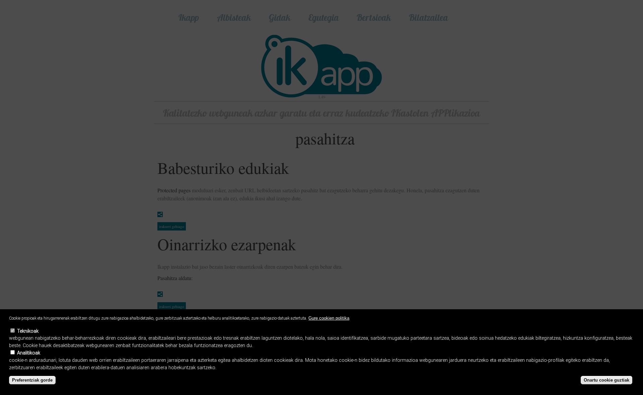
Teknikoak (28, 331)
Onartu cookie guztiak (606, 380)
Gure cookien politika (328, 318)
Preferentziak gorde (32, 380)
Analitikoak (28, 353)
